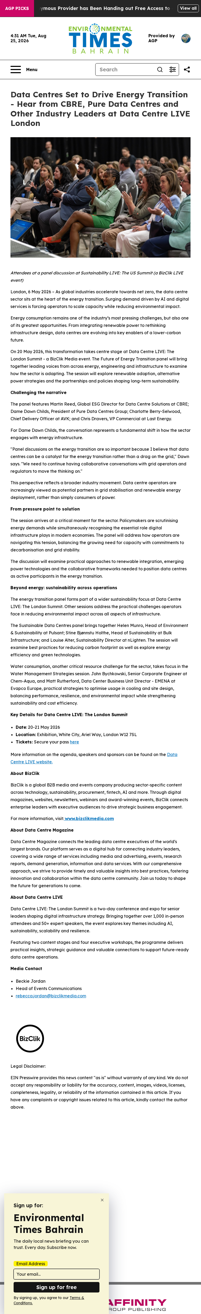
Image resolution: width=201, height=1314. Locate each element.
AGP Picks (17, 8)
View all (188, 8)
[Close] (102, 1200)
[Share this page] (187, 69)
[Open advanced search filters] (172, 69)
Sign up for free (56, 1287)
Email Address (30, 1263)
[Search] (160, 69)
